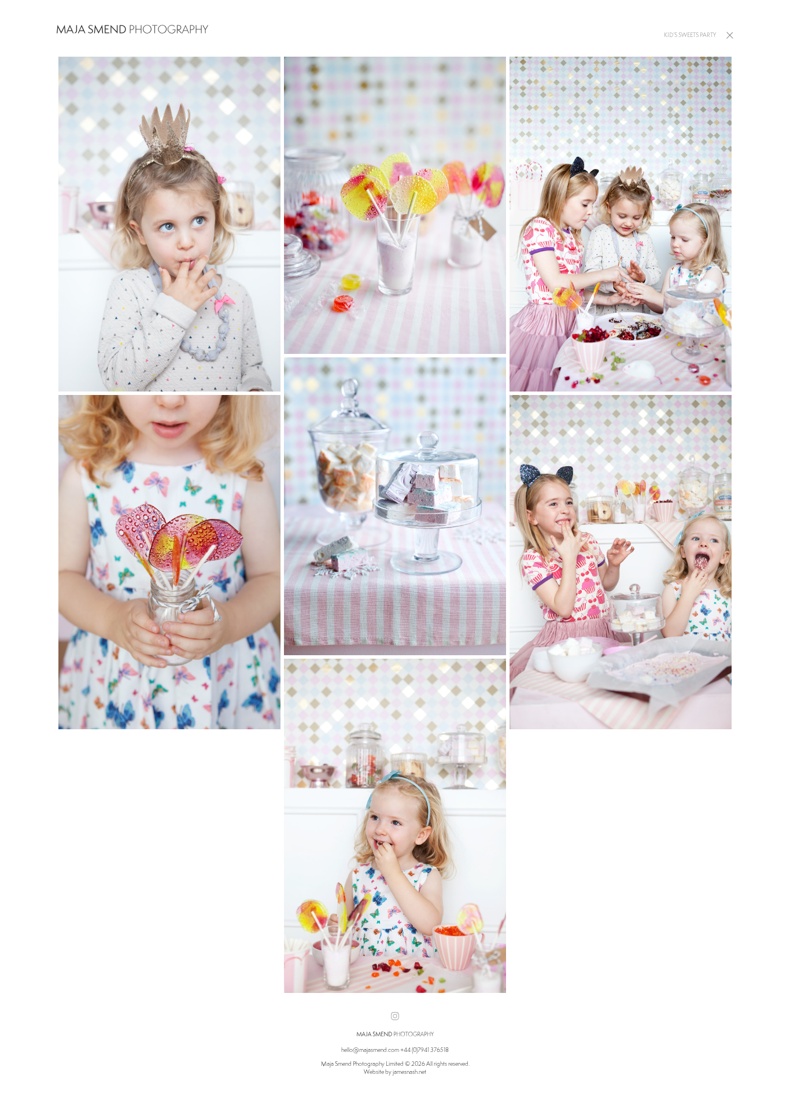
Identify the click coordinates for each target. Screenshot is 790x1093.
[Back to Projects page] (729, 34)
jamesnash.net (409, 1072)
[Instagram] (395, 1016)
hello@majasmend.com (370, 1050)
